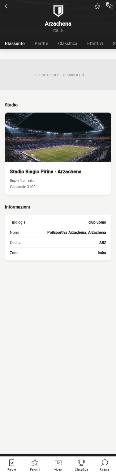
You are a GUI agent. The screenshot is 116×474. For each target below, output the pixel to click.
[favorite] (97, 6)
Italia (102, 252)
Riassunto (15, 43)
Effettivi (95, 43)
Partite (41, 43)
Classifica (67, 43)
